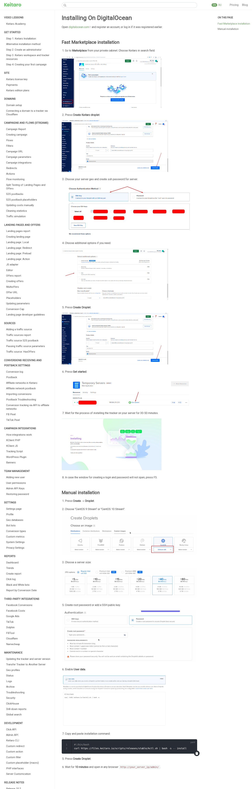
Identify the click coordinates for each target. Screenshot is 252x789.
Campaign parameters (18, 157)
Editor (9, 270)
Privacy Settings (15, 547)
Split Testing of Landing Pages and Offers (25, 186)
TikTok (10, 621)
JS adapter (12, 264)
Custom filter (13, 757)
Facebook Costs (15, 610)
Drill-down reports (16, 709)
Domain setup (14, 105)
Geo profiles (13, 670)
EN (214, 5)
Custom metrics (15, 536)
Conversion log (14, 371)
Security (10, 697)
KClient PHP (13, 440)
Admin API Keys (15, 488)
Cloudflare (12, 638)
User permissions (16, 482)
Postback (11, 377)
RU (219, 5)
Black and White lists (17, 584)
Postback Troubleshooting (21, 399)
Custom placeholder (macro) (22, 762)
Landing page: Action (18, 259)
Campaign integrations (19, 162)
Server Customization (18, 773)
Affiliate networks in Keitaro (21, 382)
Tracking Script (14, 451)
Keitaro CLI (12, 740)
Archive (10, 686)
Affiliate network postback (21, 388)
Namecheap (13, 644)
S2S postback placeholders (21, 199)
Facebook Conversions (19, 605)
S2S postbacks (14, 194)
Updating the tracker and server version (28, 659)
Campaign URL (14, 151)
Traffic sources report (18, 335)
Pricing (234, 5)
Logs (9, 681)
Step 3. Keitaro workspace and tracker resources (27, 57)
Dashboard (12, 562)
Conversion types (16, 531)
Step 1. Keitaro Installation (21, 38)
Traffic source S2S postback (22, 340)
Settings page (14, 508)
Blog (245, 5)
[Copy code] (197, 753)
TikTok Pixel (13, 420)
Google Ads (12, 616)
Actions (10, 173)
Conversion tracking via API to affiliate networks (27, 407)
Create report (13, 573)
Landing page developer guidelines (25, 314)
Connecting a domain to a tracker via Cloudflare (27, 112)
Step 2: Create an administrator (23, 49)
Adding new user (15, 477)
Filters (9, 145)
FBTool (10, 633)
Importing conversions (19, 394)
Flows (9, 140)
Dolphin (10, 627)
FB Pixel (11, 414)
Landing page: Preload (18, 253)
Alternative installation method (23, 44)
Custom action (14, 751)
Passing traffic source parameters (25, 346)
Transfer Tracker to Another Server (26, 664)
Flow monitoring (15, 179)
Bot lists (11, 525)
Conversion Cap (15, 309)
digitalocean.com (79, 27)
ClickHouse (12, 703)
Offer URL (12, 292)
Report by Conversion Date (21, 590)
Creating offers (14, 281)
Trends (10, 568)
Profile (10, 514)
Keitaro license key (16, 79)
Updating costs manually (20, 205)
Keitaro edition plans (17, 90)
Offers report (13, 275)
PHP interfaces (15, 768)
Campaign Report (16, 129)
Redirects (11, 168)
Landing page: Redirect (19, 247)
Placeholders (13, 298)
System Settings (15, 542)
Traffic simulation (16, 216)
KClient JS (12, 445)
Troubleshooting (15, 692)
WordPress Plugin (16, 457)
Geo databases (14, 520)
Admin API (12, 735)
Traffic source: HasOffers (20, 351)
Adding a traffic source (19, 329)
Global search (14, 714)
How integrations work (19, 434)
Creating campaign (16, 134)
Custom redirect (15, 746)
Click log (11, 579)
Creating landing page (18, 236)
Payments (12, 84)
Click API (11, 729)
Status (10, 675)
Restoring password (17, 494)
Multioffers (12, 286)
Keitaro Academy (16, 23)
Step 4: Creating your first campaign (26, 64)
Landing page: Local (17, 242)
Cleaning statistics (16, 210)
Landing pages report (18, 231)
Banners (11, 462)
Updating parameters (18, 303)
